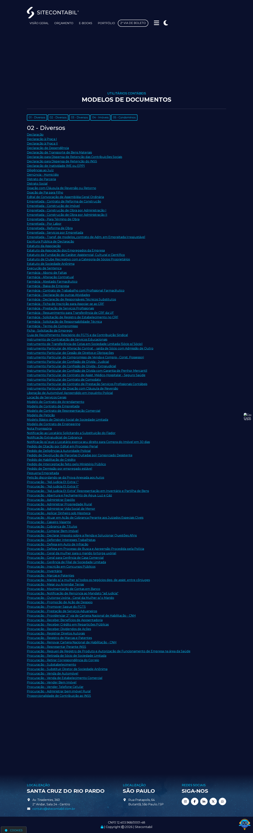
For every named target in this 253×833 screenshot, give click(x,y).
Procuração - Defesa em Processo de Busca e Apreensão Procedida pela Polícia (85, 549)
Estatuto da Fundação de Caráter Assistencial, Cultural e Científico (76, 255)
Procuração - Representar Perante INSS (56, 647)
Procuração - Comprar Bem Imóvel (53, 531)
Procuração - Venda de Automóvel (52, 673)
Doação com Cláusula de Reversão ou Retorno (61, 188)
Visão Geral (39, 23)
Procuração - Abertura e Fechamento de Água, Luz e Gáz (69, 495)
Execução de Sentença (44, 268)
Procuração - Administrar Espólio (51, 500)
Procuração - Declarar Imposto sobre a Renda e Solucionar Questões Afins (82, 535)
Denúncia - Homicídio (43, 174)
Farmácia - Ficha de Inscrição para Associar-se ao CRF (65, 304)
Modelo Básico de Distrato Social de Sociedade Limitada (67, 419)
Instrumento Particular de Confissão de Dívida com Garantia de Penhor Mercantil (87, 370)
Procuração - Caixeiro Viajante (49, 522)
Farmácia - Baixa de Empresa (48, 286)
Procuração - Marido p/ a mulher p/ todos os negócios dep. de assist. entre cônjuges (88, 580)
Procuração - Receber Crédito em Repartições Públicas (68, 624)
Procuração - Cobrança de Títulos (52, 526)
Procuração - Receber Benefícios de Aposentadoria (65, 620)
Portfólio (106, 23)
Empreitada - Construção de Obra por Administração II (67, 215)
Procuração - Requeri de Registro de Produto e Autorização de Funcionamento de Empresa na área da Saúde (108, 651)
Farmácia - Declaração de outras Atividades (58, 295)
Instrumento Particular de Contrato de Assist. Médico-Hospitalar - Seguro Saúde (86, 375)
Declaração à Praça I (42, 139)
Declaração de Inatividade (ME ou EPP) (56, 166)
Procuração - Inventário (44, 571)
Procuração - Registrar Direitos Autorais (56, 633)
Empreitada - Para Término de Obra (53, 219)
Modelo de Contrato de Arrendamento (55, 402)
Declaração (35, 134)
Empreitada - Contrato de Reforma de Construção (64, 201)
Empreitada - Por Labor (44, 223)
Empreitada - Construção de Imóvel (53, 206)
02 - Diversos (58, 117)
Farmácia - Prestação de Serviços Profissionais (60, 308)
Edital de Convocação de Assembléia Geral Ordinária (65, 197)
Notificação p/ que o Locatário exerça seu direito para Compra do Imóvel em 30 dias (88, 442)
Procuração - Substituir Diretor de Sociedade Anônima (67, 669)
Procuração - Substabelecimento (51, 664)
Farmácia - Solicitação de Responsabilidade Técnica (64, 321)
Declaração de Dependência (48, 148)
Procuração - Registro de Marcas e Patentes (59, 638)
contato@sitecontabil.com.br (53, 809)
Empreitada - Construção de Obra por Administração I (66, 210)
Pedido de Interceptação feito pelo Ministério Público (66, 464)
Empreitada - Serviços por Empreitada (55, 232)
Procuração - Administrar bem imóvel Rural (59, 691)
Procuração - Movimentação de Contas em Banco (63, 589)
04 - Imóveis (100, 117)
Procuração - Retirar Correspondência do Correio (63, 660)
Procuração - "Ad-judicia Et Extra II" (53, 486)
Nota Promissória (39, 428)
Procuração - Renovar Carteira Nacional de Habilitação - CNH (71, 642)
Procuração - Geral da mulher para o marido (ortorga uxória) (71, 553)
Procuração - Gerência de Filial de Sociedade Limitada (66, 562)
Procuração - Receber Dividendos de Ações (59, 629)
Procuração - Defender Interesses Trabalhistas (61, 540)
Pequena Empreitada (43, 473)
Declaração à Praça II (42, 143)
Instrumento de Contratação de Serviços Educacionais (67, 339)
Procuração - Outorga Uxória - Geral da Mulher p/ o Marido (70, 598)
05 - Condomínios (124, 117)
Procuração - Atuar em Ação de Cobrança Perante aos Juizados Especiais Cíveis (85, 517)
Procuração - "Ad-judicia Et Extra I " (53, 482)
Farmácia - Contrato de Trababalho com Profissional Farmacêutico (75, 290)
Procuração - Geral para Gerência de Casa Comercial (65, 557)
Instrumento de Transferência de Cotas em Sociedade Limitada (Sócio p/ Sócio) (85, 344)
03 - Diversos (79, 117)
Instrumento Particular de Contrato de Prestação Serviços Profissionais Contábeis (87, 384)
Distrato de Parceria (41, 179)
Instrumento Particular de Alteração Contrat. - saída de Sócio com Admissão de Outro (90, 348)
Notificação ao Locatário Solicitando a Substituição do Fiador (71, 433)
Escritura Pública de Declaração (50, 241)
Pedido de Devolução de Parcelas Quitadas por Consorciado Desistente (79, 455)
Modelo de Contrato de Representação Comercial (63, 411)
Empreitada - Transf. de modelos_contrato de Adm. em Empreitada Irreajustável (86, 237)
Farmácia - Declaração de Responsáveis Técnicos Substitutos (71, 299)
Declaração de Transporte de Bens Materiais (59, 152)
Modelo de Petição (41, 415)
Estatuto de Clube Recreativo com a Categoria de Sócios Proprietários (78, 259)
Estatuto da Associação (44, 246)
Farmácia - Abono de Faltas (47, 272)
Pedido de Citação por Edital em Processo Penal (62, 446)
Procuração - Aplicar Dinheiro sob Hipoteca (58, 513)
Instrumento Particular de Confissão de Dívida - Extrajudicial (71, 366)
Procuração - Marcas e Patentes (50, 575)
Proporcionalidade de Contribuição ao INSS (59, 696)
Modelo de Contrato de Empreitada (53, 406)
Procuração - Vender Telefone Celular (55, 687)
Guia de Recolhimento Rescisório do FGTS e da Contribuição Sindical (77, 335)
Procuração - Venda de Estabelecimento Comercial (64, 678)
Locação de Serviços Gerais (46, 397)
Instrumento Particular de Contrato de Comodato (64, 379)
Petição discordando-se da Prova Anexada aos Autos (65, 477)
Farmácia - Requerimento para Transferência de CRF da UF (70, 313)
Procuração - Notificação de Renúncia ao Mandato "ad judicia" (72, 593)
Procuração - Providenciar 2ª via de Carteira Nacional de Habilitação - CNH (81, 615)
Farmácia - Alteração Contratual (50, 277)
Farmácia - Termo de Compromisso (52, 326)
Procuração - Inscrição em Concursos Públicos (61, 566)
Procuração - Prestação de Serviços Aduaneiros (62, 611)
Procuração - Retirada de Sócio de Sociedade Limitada (66, 655)
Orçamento (63, 23)
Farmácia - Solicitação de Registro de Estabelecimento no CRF (72, 317)
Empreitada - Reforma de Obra (50, 228)
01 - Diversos (37, 117)
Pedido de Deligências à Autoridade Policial (59, 451)
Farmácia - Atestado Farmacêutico (52, 281)
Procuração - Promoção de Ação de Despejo (60, 602)
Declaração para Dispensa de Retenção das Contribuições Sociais (74, 157)
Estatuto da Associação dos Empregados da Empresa (66, 250)
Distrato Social (37, 183)
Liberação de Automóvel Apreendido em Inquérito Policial (70, 393)
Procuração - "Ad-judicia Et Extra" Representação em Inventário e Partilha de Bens (88, 491)
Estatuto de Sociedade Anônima (50, 264)
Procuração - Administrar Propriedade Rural (59, 504)
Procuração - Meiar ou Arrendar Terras (55, 584)
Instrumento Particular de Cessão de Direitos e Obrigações (70, 353)
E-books (85, 23)
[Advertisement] (126, 64)
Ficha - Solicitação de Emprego (49, 330)
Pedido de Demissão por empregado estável (59, 468)
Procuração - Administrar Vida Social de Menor (61, 508)
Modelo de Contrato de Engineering (53, 424)
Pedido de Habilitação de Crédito (51, 459)
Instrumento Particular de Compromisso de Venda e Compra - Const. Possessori (85, 357)
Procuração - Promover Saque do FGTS (56, 606)
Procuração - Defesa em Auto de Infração (57, 544)
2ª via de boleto (133, 23)
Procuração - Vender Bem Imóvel (51, 682)
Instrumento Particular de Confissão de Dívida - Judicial (68, 362)
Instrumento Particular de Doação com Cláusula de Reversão (72, 388)
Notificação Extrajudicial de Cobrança (54, 437)
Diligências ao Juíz (40, 170)
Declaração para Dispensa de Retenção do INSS (62, 161)
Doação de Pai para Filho (45, 192)
